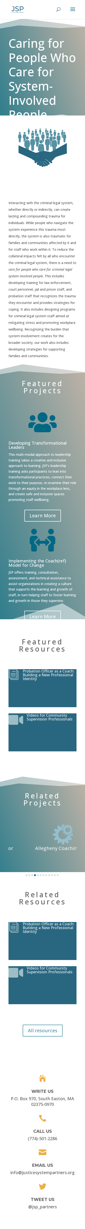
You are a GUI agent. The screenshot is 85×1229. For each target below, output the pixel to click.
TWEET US (43, 1199)
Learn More (43, 515)
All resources (42, 1030)
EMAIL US (42, 1165)
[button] (26, 875)
